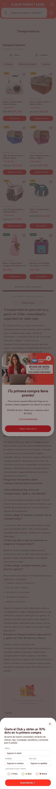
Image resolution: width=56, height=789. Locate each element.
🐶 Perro (14, 774)
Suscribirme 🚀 (28, 782)
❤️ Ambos (43, 774)
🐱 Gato (28, 774)
